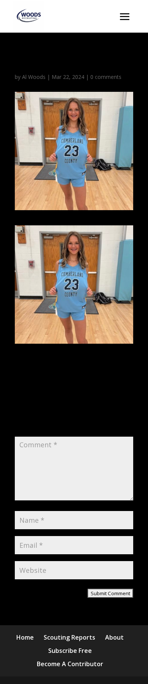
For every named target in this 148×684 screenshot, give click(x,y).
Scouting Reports (69, 637)
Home (25, 637)
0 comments (105, 76)
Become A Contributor (70, 664)
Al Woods (34, 76)
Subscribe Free (70, 650)
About (114, 637)
